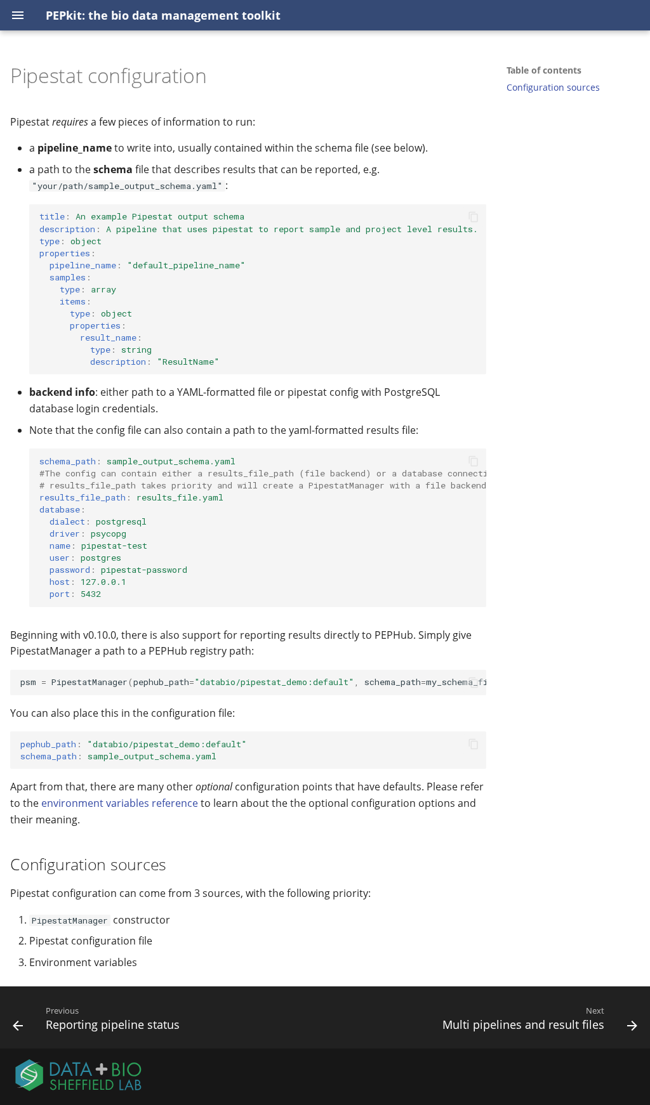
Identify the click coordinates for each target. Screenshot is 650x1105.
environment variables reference (119, 803)
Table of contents (544, 70)
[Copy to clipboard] (473, 217)
